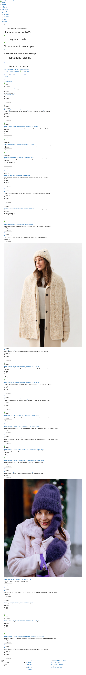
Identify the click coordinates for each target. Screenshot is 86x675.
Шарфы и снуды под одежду (27, 71)
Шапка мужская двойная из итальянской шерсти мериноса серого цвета (24, 449)
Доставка (6, 14)
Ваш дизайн (5, 9)
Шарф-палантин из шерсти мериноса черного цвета (18, 602)
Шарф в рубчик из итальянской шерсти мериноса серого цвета (21, 620)
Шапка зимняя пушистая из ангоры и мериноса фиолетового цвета (22, 591)
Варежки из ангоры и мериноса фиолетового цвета (18, 579)
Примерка (6, 16)
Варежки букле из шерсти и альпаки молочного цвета (18, 224)
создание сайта (55, 666)
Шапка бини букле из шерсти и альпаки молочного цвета (19, 236)
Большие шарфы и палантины (17, 71)
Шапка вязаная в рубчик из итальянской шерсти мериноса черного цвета (24, 636)
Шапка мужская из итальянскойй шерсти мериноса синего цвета (22, 438)
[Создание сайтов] (56, 667)
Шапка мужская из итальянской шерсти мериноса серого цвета (21, 415)
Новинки (6, 81)
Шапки (4, 2)
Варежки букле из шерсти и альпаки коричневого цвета (19, 144)
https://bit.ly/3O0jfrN (9, 95)
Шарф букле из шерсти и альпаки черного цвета (17, 648)
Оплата (6, 18)
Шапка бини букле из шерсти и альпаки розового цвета (19, 208)
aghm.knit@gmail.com (57, 664)
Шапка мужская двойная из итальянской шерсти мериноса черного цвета (24, 472)
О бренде (4, 11)
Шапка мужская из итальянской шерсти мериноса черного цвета (22, 426)
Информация (5, 12)
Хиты (10, 81)
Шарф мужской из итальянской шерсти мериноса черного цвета (21, 399)
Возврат (6, 19)
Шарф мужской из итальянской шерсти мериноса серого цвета (21, 366)
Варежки (4, 6)
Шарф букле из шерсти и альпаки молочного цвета (18, 350)
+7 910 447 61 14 (57, 662)
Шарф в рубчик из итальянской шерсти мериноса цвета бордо (21, 126)
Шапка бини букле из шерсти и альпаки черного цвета (19, 157)
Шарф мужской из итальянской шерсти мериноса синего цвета (21, 382)
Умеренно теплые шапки (6, 71)
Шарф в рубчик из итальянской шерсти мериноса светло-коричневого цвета (25, 110)
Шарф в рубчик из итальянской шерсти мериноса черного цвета (21, 191)
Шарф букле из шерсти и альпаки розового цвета (17, 175)
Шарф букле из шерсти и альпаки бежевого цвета (17, 88)
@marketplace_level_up (59, 661)
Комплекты (5, 7)
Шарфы (4, 4)
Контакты (4, 21)
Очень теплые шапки (11, 71)
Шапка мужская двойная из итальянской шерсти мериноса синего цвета (24, 460)
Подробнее (8, 102)
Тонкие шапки (6, 77)
